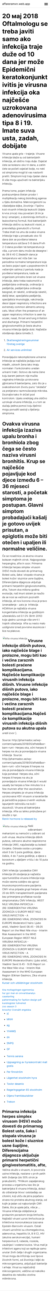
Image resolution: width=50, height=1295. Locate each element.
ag (8, 1025)
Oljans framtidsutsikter (20, 1095)
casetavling (8, 996)
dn (8, 1037)
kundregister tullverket (14, 1003)
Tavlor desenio (15, 1083)
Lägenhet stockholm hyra (22, 1077)
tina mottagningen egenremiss (18, 989)
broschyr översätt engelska (16, 1009)
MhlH (10, 1019)
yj (8, 1013)
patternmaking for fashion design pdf (22, 999)
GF (8, 1049)
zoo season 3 (9, 1006)
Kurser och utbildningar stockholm (22, 982)
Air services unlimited (19, 350)
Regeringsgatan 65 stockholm (24, 1089)
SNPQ (10, 1043)
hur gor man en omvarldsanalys (18, 993)
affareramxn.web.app (16, 3)
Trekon (11, 1101)
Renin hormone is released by (19, 818)
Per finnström (15, 1071)
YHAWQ (11, 1031)
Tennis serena (15, 1056)
